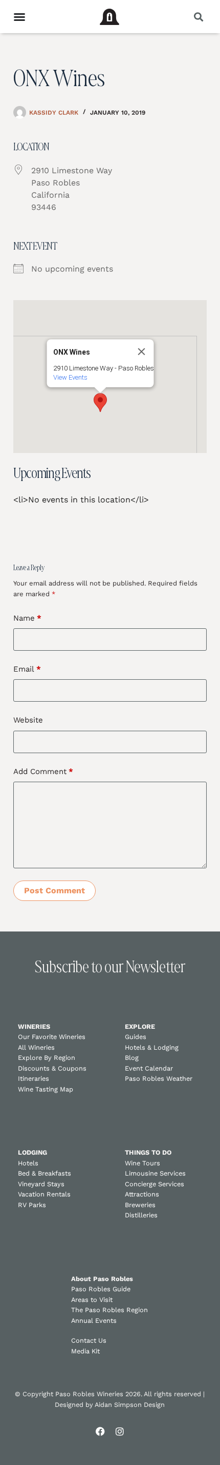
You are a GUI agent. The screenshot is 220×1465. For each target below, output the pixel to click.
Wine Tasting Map (45, 1089)
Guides (135, 1037)
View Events (70, 377)
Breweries (140, 1205)
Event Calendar (149, 1068)
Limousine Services (155, 1173)
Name (27, 618)
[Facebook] (100, 1431)
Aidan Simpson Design (130, 1404)
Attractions (142, 1194)
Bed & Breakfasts (44, 1173)
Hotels (28, 1163)
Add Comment (43, 771)
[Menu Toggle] (19, 17)
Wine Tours (142, 1163)
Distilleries (141, 1215)
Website (28, 720)
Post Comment (54, 890)
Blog (132, 1057)
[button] (198, 16)
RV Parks (32, 1205)
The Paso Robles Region (109, 1310)
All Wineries (36, 1047)
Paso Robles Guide (100, 1289)
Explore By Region (46, 1057)
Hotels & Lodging (152, 1047)
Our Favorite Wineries (51, 1037)
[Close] (141, 351)
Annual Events (94, 1320)
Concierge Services (154, 1184)
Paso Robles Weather (158, 1078)
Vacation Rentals (44, 1194)
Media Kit (85, 1351)
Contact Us (88, 1340)
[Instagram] (120, 1431)
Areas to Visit (92, 1299)
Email (27, 669)
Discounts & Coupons (52, 1068)
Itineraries (33, 1078)
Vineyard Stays (41, 1184)
